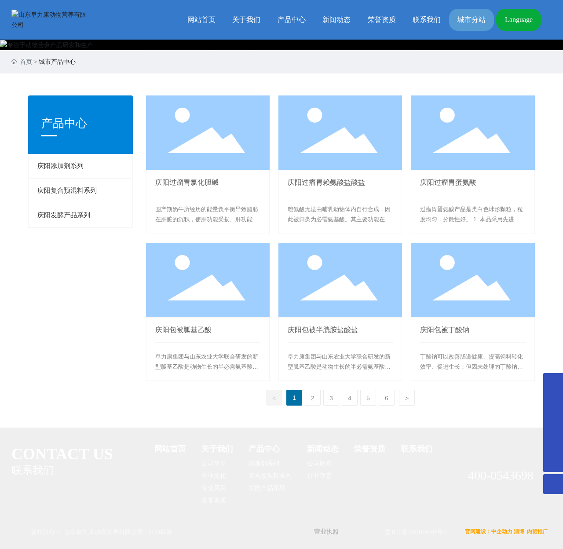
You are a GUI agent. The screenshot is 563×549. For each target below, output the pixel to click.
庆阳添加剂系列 (60, 165)
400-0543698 (501, 475)
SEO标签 (160, 532)
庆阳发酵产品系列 (63, 215)
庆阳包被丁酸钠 (444, 329)
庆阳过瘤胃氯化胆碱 (187, 182)
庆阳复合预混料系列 (67, 190)
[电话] (553, 442)
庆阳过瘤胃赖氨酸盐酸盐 (326, 182)
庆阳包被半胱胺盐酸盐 (323, 329)
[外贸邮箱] (553, 422)
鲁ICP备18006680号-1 (417, 531)
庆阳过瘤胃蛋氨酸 (448, 182)
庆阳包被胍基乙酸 (183, 329)
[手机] (553, 383)
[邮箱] (553, 403)
